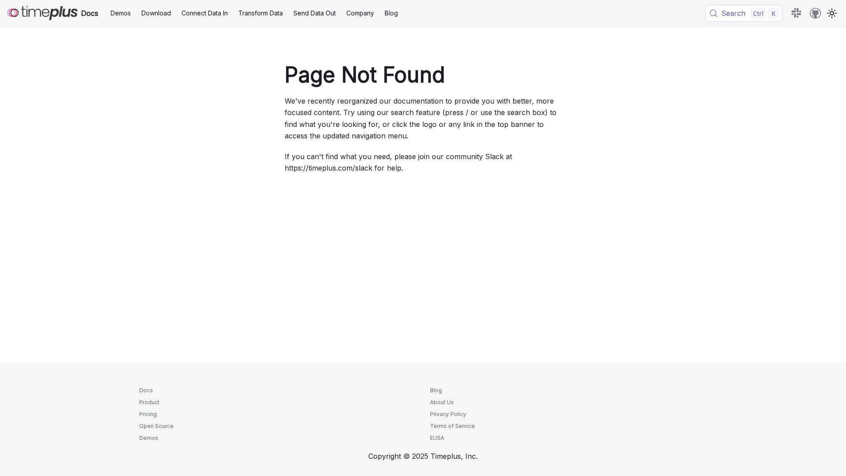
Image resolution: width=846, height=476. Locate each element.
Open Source (156, 426)
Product (149, 402)
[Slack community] (797, 13)
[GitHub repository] (815, 13)
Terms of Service (452, 426)
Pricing (148, 414)
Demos (121, 13)
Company (360, 13)
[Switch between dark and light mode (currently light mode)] (832, 13)
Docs (146, 390)
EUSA (437, 438)
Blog (391, 13)
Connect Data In (205, 13)
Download (156, 13)
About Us (442, 402)
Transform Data (260, 13)
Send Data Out (314, 13)
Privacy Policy (448, 414)
